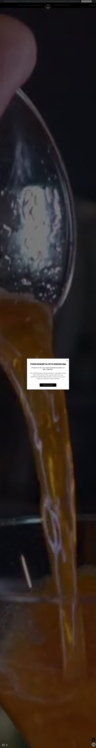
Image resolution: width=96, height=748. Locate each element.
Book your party (48, 385)
